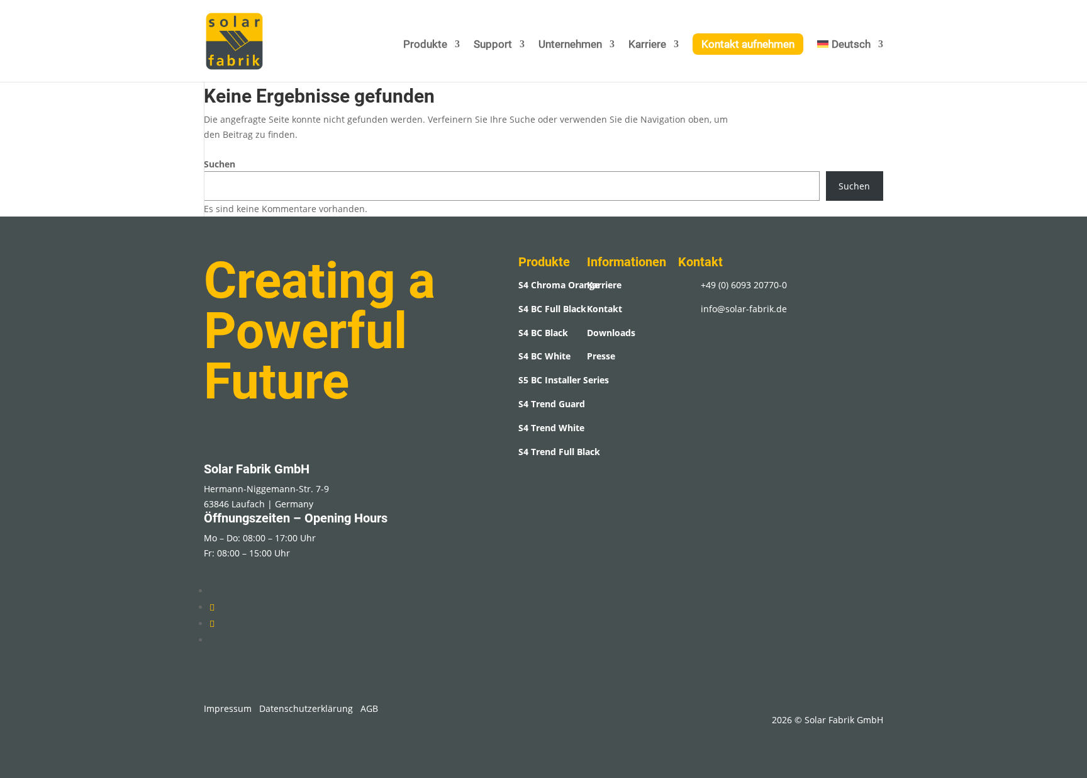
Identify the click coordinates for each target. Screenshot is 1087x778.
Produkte (425, 45)
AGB (369, 708)
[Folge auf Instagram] (212, 607)
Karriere (647, 45)
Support (493, 45)
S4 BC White (544, 356)
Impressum (228, 708)
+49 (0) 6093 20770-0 (744, 285)
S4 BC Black (543, 333)
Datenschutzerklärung (306, 708)
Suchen (219, 164)
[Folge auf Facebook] (212, 623)
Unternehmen (570, 45)
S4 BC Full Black (552, 309)
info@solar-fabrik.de (744, 309)
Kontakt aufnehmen (747, 44)
